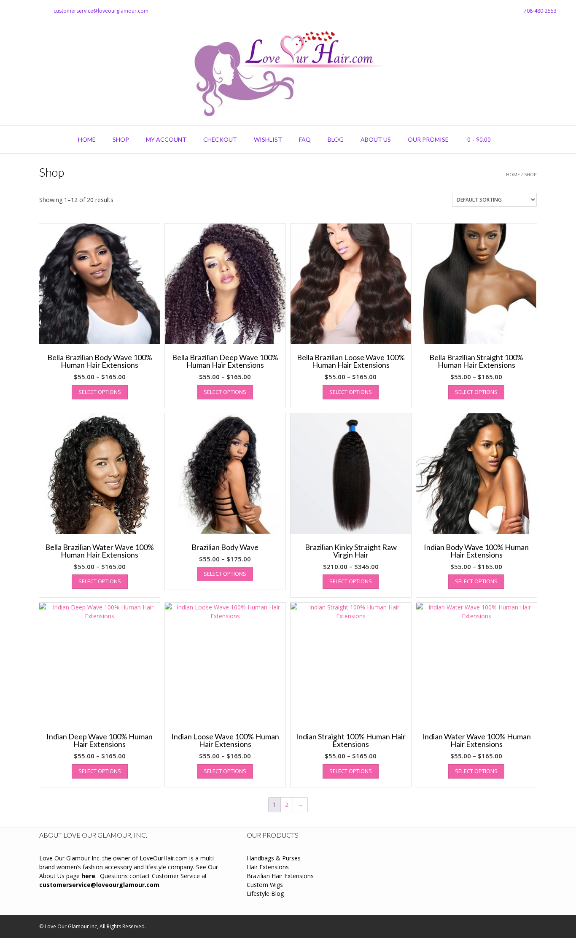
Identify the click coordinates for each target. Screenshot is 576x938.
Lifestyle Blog (265, 893)
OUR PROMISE (428, 139)
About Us (376, 139)
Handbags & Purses (274, 858)
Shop (121, 139)
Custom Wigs (265, 885)
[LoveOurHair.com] (288, 73)
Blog (336, 139)
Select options (99, 392)
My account (166, 139)
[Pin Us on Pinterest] (39, 10)
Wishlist (268, 139)
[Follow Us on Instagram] (29, 10)
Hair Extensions (268, 867)
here (88, 876)
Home (87, 139)
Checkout (220, 139)
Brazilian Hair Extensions (280, 876)
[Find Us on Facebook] (8, 10)
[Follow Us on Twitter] (19, 10)
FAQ (305, 139)
